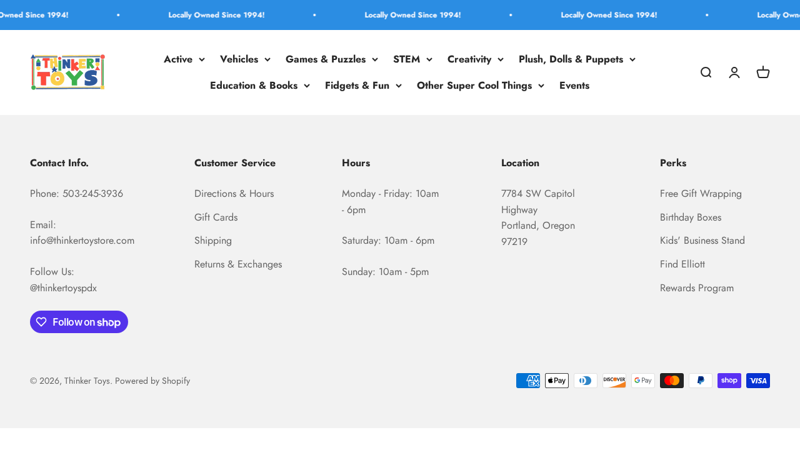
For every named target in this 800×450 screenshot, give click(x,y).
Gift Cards (216, 217)
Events (574, 85)
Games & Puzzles (326, 59)
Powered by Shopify (152, 380)
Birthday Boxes (690, 217)
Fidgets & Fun (357, 85)
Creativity (469, 59)
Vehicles (239, 59)
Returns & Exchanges (238, 264)
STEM (406, 59)
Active (178, 59)
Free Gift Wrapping (701, 193)
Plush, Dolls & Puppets (571, 59)
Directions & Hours (234, 193)
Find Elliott (682, 264)
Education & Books (254, 85)
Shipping (213, 240)
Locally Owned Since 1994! (211, 15)
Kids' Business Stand (702, 240)
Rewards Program (697, 288)
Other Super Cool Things (474, 85)
